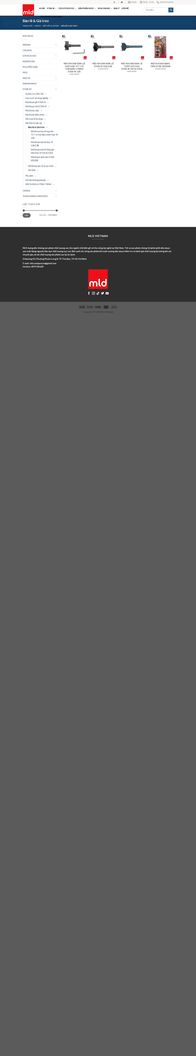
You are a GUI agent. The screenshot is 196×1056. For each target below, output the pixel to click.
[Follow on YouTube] (107, 293)
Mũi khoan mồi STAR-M (35, 106)
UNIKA (26, 190)
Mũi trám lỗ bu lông (34, 119)
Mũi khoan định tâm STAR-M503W (43, 159)
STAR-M (51, 8)
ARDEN (27, 44)
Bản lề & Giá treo (36, 127)
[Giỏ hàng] (122, 2)
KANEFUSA (29, 61)
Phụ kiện (29, 176)
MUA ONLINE (104, 8)
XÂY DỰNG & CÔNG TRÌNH (38, 184)
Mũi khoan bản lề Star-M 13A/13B (42, 144)
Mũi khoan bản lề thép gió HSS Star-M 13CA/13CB (42, 151)
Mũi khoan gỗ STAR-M (35, 102)
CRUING (27, 50)
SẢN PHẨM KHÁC (86, 8)
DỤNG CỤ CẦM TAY (34, 94)
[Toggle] (56, 44)
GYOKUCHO (29, 55)
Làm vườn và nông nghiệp (36, 98)
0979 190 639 (37, 266)
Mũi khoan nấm (32, 110)
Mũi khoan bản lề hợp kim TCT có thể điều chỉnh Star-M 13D (44, 134)
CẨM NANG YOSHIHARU (51, 17)
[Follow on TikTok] (97, 293)
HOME (42, 8)
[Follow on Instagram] (93, 293)
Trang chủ (27, 26)
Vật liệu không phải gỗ (35, 180)
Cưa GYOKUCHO (66, 8)
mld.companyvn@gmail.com (43, 263)
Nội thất (32, 170)
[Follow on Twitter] (102, 293)
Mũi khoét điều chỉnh (34, 114)
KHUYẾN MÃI (30, 66)
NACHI (26, 78)
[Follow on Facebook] (88, 293)
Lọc (26, 215)
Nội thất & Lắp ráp (51, 26)
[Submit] (170, 10)
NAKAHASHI (29, 83)
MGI (25, 72)
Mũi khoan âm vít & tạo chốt (40, 166)
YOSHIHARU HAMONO (35, 196)
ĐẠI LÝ (117, 8)
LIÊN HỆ (125, 8)
